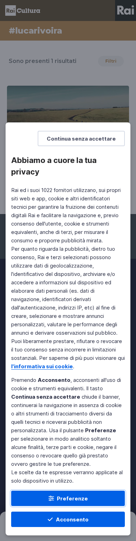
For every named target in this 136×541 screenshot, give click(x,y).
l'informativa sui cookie (42, 366)
